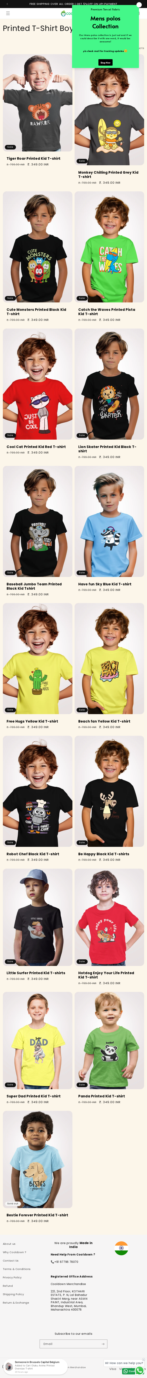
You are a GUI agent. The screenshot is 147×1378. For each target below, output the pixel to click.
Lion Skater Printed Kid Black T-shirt (107, 449)
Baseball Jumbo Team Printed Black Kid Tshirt (34, 586)
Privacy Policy (12, 1277)
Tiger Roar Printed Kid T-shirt (34, 158)
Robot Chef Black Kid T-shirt (33, 854)
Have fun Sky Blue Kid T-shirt (104, 584)
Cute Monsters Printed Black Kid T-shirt (36, 312)
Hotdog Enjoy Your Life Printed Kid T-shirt (106, 975)
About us (9, 1244)
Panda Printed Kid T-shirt (101, 1096)
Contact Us (11, 1260)
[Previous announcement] (7, 4)
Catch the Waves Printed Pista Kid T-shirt (106, 312)
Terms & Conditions (17, 1269)
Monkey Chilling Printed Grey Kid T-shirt (108, 174)
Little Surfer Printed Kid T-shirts (36, 973)
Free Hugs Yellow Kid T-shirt (32, 721)
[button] (8, 13)
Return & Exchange (16, 1302)
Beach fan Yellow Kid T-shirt (104, 721)
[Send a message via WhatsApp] (139, 1370)
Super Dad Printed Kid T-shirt (34, 1096)
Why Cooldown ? (14, 1252)
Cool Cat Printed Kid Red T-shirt (36, 447)
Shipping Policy (13, 1294)
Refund (8, 1286)
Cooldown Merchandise (72, 1367)
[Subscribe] (103, 1344)
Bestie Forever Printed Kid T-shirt (37, 1215)
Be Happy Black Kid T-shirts (103, 854)
